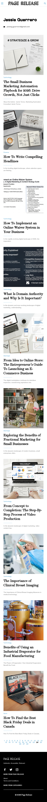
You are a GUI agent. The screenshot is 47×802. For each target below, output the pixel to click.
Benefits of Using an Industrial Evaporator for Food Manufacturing (22, 652)
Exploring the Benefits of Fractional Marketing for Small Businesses (22, 440)
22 (30, 742)
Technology (7, 77)
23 (34, 742)
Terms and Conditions (11, 781)
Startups (6, 356)
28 (27, 744)
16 (9, 742)
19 (19, 742)
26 (20, 744)
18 (16, 742)
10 (28, 741)
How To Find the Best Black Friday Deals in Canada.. (21, 734)
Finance (6, 152)
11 (31, 741)
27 (24, 744)
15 (6, 742)
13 (38, 741)
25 (41, 742)
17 (13, 742)
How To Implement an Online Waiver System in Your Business (21, 228)
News (5, 713)
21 (26, 742)
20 (23, 742)
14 (41, 741)
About (5, 778)
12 (35, 741)
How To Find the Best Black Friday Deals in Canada (19, 722)
